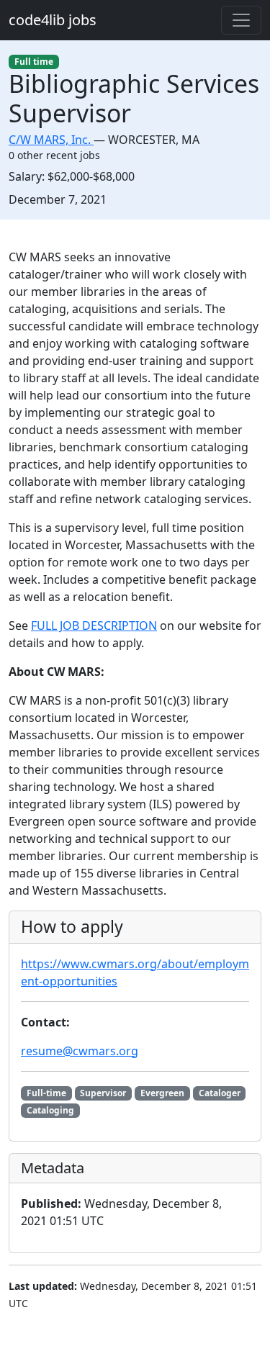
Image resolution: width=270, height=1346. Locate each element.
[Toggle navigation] (241, 20)
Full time (33, 61)
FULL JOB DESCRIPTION (94, 625)
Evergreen (162, 1093)
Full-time (46, 1093)
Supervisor (103, 1093)
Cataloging (50, 1110)
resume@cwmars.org (79, 1051)
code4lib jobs (52, 20)
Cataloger (219, 1093)
